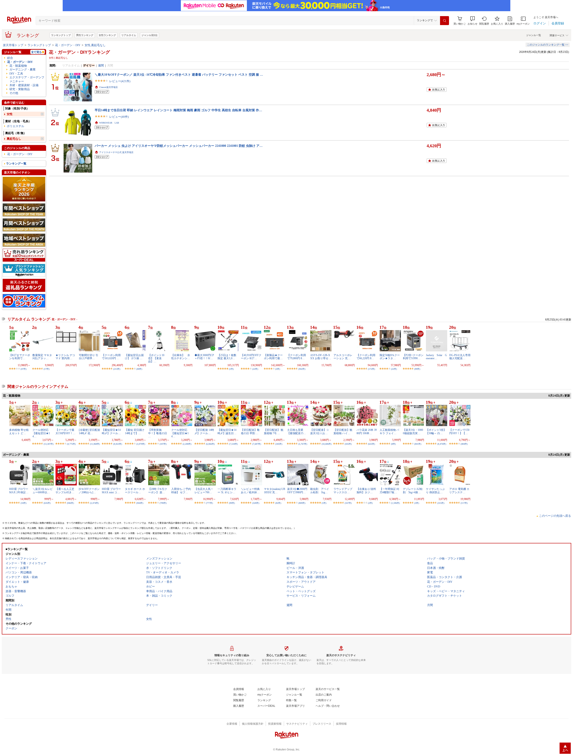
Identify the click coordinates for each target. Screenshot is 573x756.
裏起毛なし (14, 138)
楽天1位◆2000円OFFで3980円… (297, 490)
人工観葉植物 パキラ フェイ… (389, 431)
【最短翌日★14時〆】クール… (111, 431)
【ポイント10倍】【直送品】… (156, 358)
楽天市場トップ (13, 45)
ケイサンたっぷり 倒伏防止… (435, 490)
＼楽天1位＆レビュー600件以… (42, 490)
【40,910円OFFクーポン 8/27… (251, 357)
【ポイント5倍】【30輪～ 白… (436, 431)
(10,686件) (326, 444)
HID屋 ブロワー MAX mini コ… (111, 490)
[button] (472, 20)
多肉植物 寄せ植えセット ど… (19, 431)
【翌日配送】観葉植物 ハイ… (343, 431)
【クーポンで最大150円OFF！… (65, 431)
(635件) (47, 503)
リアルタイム (128, 35)
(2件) (370, 503)
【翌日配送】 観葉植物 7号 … (273, 431)
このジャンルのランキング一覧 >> (547, 44)
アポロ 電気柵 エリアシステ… (459, 490)
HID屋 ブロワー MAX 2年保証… (18, 490)
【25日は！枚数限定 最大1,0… (227, 357)
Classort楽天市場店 (108, 87)
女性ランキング (107, 35)
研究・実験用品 (19, 89)
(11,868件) (95, 444)
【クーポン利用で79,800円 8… (296, 357)
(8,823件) (117, 444)
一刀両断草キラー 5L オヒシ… (227, 490)
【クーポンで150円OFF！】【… (459, 431)
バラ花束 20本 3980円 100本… (367, 431)
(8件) (393, 444)
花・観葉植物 (18, 65)
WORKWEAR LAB (109, 123)
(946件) (70, 503)
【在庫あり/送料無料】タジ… (366, 490)
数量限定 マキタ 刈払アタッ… (42, 357)
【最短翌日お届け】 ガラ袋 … (134, 357)
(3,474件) (94, 503)
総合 (10, 58)
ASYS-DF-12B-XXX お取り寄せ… (320, 357)
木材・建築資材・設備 (23, 85)
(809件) (301, 503)
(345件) (278, 444)
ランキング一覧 (16, 163)
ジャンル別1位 (149, 35)
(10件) (23, 503)
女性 (10, 114)
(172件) (371, 369)
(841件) (417, 444)
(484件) (464, 444)
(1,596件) (395, 503)
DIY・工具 (16, 73)
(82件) (278, 503)
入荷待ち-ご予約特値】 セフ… (181, 490)
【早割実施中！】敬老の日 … (157, 433)
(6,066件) (210, 444)
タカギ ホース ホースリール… (135, 490)
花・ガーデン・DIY (67, 45)
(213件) (116, 369)
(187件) (163, 444)
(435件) (348, 444)
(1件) (231, 369)
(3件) (416, 503)
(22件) (255, 369)
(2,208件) (187, 444)
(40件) (139, 369)
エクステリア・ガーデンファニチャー (26, 79)
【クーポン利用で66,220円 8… (366, 357)
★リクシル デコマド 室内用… (65, 357)
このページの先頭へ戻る (555, 515)
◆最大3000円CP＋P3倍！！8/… (204, 357)
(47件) (23, 369)
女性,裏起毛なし (95, 45)
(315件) (440, 503)
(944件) (139, 503)
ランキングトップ (61, 35)
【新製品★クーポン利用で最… (273, 357)
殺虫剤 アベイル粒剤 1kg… (319, 490)
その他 (13, 93)
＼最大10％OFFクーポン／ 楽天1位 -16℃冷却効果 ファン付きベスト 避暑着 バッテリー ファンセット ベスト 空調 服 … (179, 74)
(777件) (209, 503)
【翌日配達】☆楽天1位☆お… (319, 431)
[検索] (444, 20)
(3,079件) (140, 444)
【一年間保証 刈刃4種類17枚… (389, 490)
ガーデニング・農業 (22, 69)
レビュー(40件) (119, 116)
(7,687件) (256, 444)
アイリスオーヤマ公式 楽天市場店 (116, 152)
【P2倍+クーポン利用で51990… (413, 357)
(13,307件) (48, 444)
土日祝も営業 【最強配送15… (296, 431)
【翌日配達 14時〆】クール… (204, 431)
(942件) (301, 369)
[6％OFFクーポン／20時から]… (89, 490)
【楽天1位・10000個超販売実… (413, 431)
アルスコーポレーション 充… (343, 357)
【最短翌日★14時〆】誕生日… (227, 431)
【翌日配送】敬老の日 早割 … (250, 431)
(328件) (255, 503)
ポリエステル (15, 126)
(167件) (348, 503)
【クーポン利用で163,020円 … (111, 357)
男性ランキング (84, 35)
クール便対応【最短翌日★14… (41, 433)
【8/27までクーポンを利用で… (19, 357)
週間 (101, 65)
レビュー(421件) (119, 81)
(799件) (163, 503)
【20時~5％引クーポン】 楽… (157, 490)
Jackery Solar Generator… (436, 357)
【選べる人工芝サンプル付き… (65, 490)
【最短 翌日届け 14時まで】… (134, 431)
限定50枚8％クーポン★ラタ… (390, 357)
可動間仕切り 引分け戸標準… (88, 357)
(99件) (417, 369)
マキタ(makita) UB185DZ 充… (274, 490)
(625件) (371, 444)
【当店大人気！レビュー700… (204, 490)
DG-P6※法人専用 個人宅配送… (459, 357)
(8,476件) (441, 444)
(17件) (46, 369)
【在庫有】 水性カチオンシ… (180, 357)
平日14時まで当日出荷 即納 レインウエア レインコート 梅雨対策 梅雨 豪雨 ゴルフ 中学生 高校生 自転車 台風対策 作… (178, 110)
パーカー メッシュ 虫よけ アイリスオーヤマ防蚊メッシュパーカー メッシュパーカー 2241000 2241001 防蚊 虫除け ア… (179, 145)
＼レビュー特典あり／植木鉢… (250, 490)
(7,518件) (233, 444)
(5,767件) (302, 444)
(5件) (277, 369)
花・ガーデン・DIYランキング (79, 52)
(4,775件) (71, 444)
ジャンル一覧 (533, 35)
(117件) (464, 503)
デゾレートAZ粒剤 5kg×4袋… (413, 490)
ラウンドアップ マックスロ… (343, 490)
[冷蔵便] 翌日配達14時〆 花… (89, 431)
